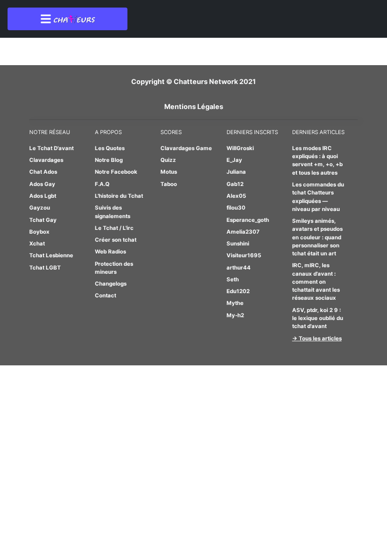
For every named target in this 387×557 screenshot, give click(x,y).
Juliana (236, 172)
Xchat (37, 243)
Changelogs (110, 283)
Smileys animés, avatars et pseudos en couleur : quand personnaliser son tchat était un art (317, 237)
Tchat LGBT (45, 267)
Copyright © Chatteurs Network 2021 (193, 81)
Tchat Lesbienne (51, 255)
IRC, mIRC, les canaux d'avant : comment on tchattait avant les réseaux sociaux (316, 281)
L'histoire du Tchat (119, 196)
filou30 (236, 207)
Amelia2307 (243, 231)
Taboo (168, 184)
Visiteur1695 (244, 255)
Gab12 (235, 184)
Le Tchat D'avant (51, 148)
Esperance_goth (248, 220)
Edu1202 (238, 291)
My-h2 (235, 315)
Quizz (168, 160)
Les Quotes (110, 148)
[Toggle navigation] (67, 19)
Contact (105, 295)
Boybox (39, 231)
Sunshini (238, 243)
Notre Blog (109, 160)
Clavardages (46, 160)
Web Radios (110, 251)
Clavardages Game (186, 148)
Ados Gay (42, 184)
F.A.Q (102, 184)
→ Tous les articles (317, 338)
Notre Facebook (116, 172)
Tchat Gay (43, 220)
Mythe (235, 303)
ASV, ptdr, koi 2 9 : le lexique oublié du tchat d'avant (317, 318)
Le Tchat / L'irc (114, 228)
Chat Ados (43, 172)
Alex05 (236, 196)
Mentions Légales (193, 106)
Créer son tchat (115, 239)
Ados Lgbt (42, 196)
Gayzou (39, 207)
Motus (168, 172)
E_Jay (234, 160)
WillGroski (240, 148)
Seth (233, 279)
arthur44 (239, 267)
